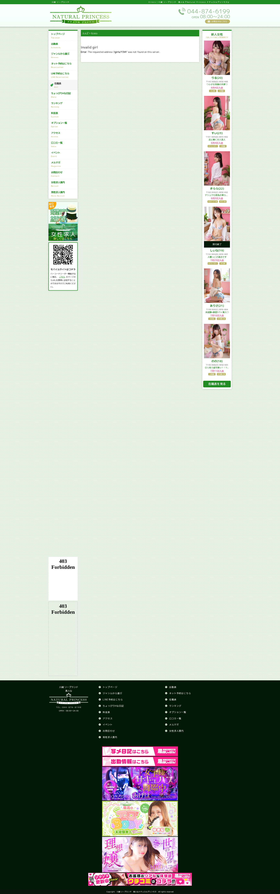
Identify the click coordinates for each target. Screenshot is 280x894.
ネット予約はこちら (61, 65)
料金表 (55, 114)
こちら (62, 277)
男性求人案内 (58, 194)
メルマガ (56, 164)
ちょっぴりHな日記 (61, 95)
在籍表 (57, 85)
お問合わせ (56, 174)
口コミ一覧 (56, 144)
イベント (55, 154)
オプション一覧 (59, 124)
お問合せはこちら (219, 21)
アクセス (55, 134)
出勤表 (56, 45)
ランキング (56, 104)
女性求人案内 (58, 184)
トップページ (58, 35)
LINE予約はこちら (60, 75)
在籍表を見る (217, 384)
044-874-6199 (68, 707)
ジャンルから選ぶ (60, 55)
